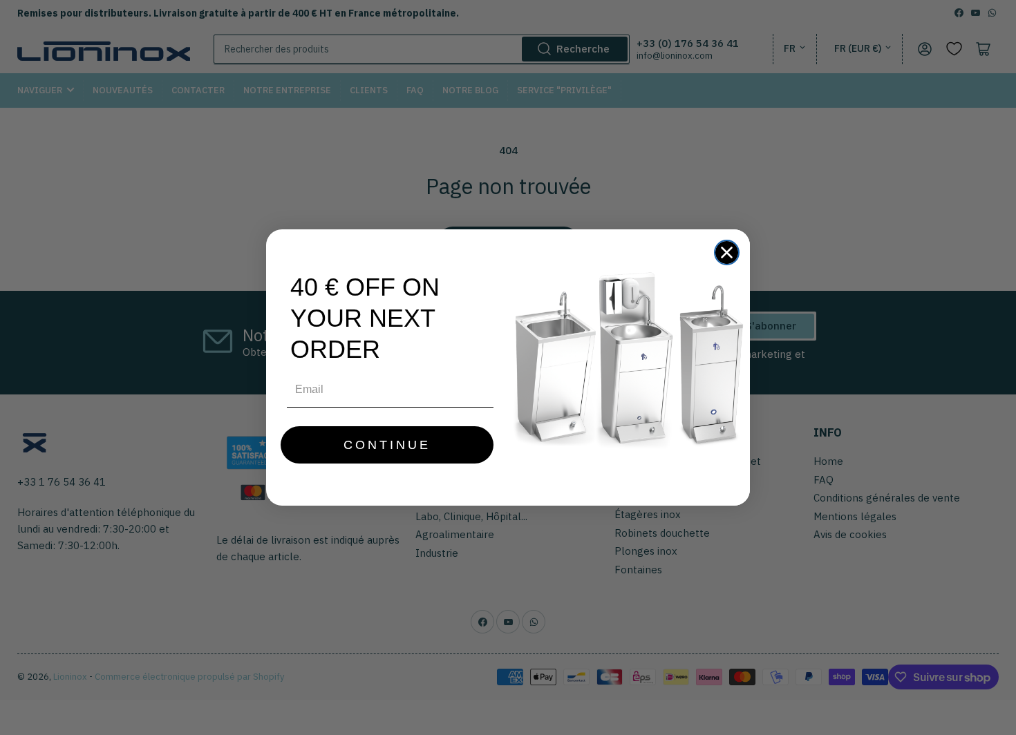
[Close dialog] (727, 252)
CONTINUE (387, 445)
